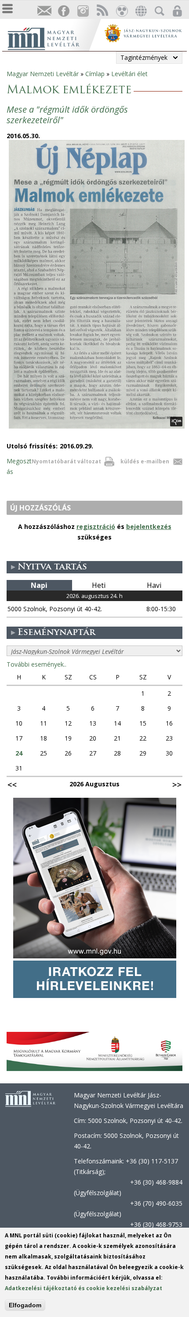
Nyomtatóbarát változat (66, 461)
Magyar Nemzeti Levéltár (43, 74)
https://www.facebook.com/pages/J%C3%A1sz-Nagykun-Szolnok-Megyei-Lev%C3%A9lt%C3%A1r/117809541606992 (63, 11)
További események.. (36, 664)
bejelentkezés (148, 526)
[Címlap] (53, 37)
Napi (39, 585)
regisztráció (95, 526)
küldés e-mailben (144, 461)
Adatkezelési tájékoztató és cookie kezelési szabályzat (83, 1288)
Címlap (95, 74)
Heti (98, 585)
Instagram (82, 11)
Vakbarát (121, 11)
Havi (154, 585)
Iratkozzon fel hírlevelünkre (44, 11)
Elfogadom (25, 1305)
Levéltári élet (129, 74)
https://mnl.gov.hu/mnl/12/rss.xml (102, 11)
